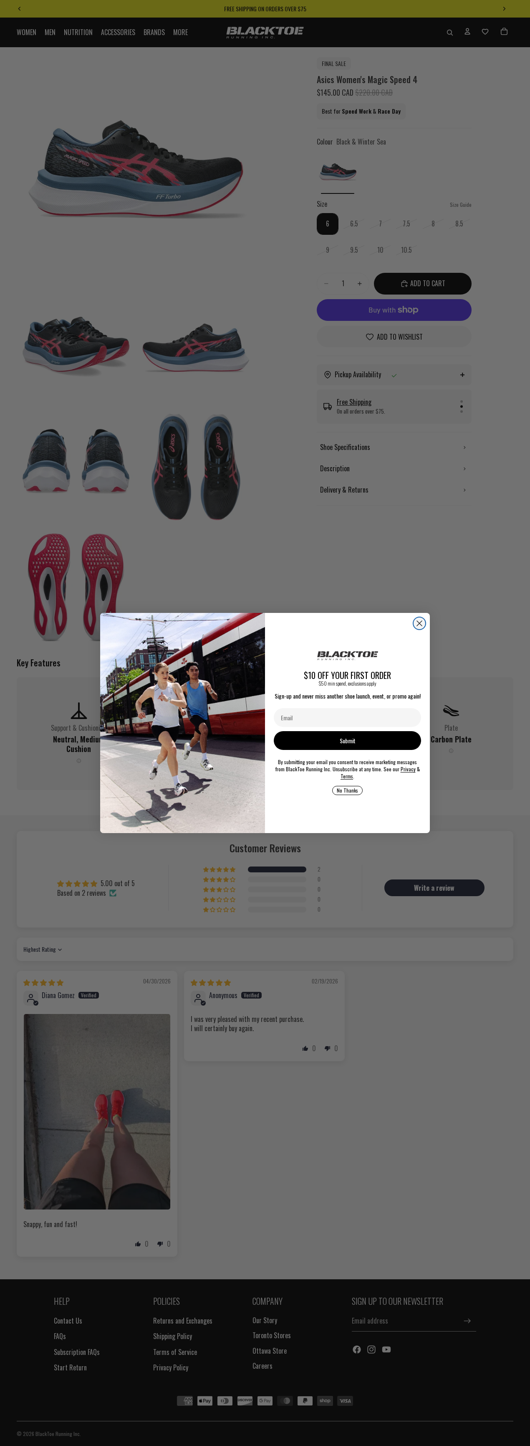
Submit (348, 740)
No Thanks (347, 790)
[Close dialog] (419, 623)
